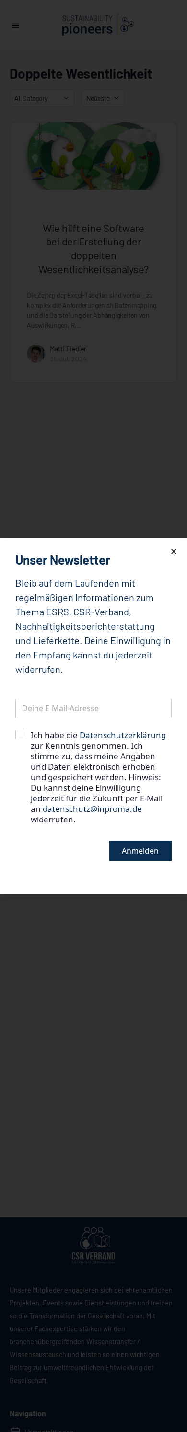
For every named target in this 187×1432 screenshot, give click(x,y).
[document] (93, 716)
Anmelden (140, 850)
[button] (173, 551)
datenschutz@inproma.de (92, 808)
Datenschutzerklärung (123, 734)
